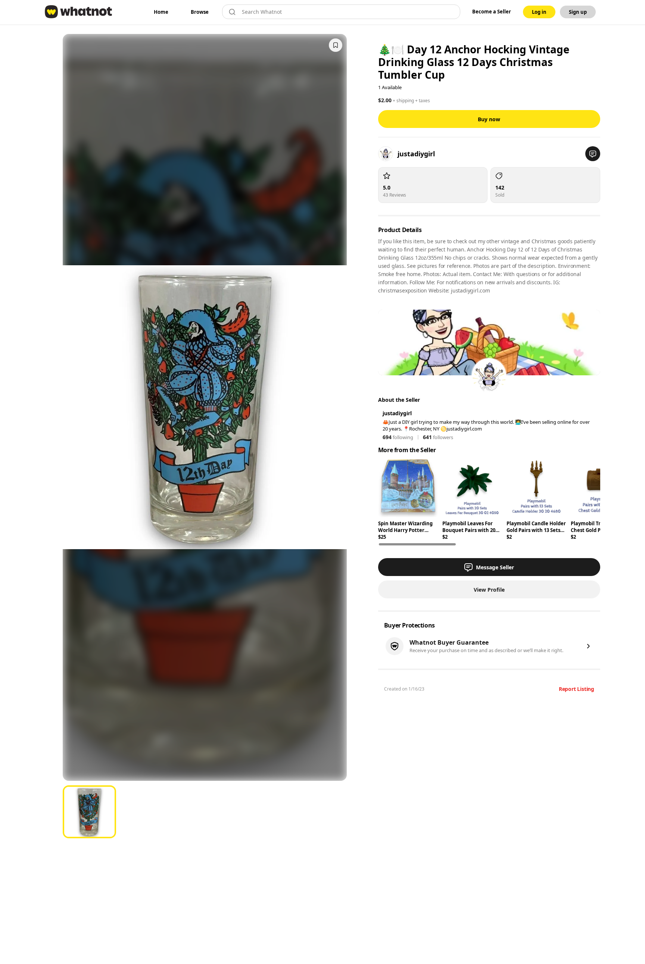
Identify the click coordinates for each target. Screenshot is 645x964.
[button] (592, 153)
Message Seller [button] (495, 567)
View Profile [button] (489, 589)
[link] (161, 12)
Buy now (489, 119)
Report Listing (576, 688)
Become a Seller (491, 11)
